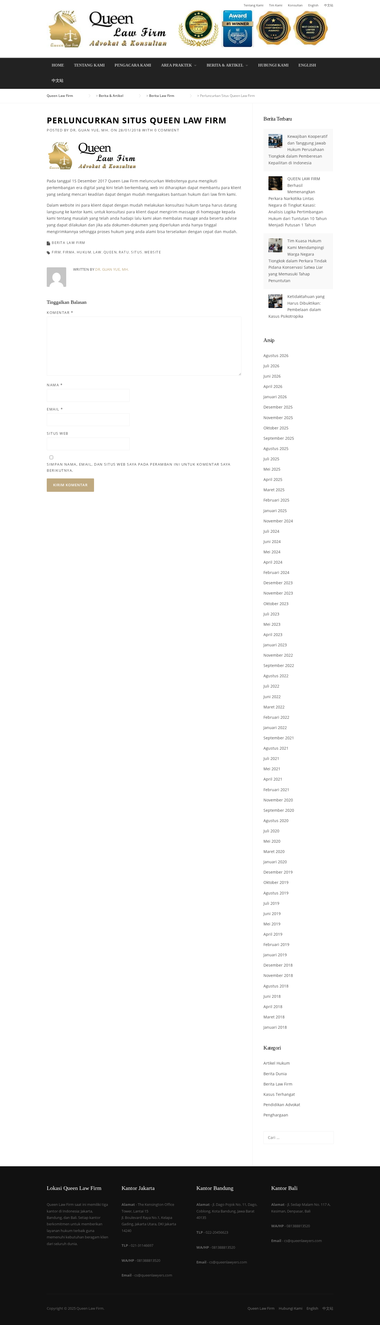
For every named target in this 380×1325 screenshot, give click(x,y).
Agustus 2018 (275, 986)
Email (55, 409)
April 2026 (272, 386)
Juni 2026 (272, 376)
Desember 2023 (278, 582)
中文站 (328, 5)
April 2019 (272, 934)
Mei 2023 (271, 624)
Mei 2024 (271, 551)
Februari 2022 (276, 717)
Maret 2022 (274, 707)
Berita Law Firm (68, 242)
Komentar (60, 312)
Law (97, 252)
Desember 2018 (278, 965)
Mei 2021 (271, 768)
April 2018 (272, 1006)
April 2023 (272, 634)
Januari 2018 (275, 1027)
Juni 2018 (272, 996)
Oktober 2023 (275, 603)
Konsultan (295, 5)
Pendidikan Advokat (281, 1104)
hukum (84, 252)
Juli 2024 (271, 531)
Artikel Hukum (276, 1063)
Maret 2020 (274, 851)
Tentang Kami (253, 5)
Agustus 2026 (275, 355)
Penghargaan (275, 1115)
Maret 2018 (274, 1017)
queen (110, 252)
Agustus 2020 (275, 820)
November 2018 (278, 975)
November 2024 (278, 521)
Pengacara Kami (133, 65)
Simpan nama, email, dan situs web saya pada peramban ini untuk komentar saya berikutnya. (138, 467)
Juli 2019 (271, 903)
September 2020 (278, 810)
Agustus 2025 (275, 448)
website (152, 252)
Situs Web (57, 433)
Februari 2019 (276, 944)
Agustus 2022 (275, 675)
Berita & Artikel (225, 65)
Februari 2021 (276, 789)
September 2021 (278, 737)
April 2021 (272, 779)
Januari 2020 (275, 861)
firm (56, 252)
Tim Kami (275, 5)
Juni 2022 (272, 696)
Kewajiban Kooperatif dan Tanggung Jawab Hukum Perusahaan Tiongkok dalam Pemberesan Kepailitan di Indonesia (297, 149)
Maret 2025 (274, 489)
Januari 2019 (275, 954)
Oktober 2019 (275, 882)
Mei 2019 (271, 923)
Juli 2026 (271, 365)
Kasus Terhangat (279, 1094)
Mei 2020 (271, 841)
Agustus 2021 (275, 748)
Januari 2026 (275, 396)
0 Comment (166, 130)
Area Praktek (176, 65)
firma (69, 252)
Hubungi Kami (273, 65)
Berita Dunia (275, 1073)
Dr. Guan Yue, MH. (90, 130)
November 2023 (278, 593)
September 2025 (278, 438)
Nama (55, 384)
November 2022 (278, 655)
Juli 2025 (271, 458)
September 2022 (278, 665)
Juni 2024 (272, 541)
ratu (124, 252)
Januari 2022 (275, 727)
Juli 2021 (271, 758)
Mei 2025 (271, 469)
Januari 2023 (275, 644)
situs (136, 252)
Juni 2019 (272, 913)
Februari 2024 (276, 572)
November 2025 (278, 417)
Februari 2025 (276, 500)
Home (58, 65)
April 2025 (272, 479)
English (313, 5)
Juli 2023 (271, 614)
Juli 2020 (271, 830)
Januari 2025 (275, 510)
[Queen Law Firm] (190, 28)
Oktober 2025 (275, 428)
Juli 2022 (271, 686)
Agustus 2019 (275, 893)
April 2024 (272, 562)
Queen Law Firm (261, 1308)
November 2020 (278, 800)
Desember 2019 (278, 872)
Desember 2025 (278, 407)
